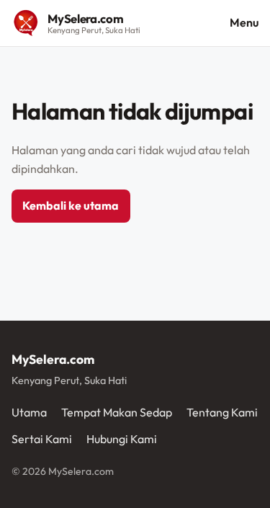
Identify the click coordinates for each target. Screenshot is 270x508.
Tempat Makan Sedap (116, 412)
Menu (244, 22)
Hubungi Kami (121, 439)
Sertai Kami (42, 439)
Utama (29, 412)
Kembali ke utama (70, 205)
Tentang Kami (222, 412)
